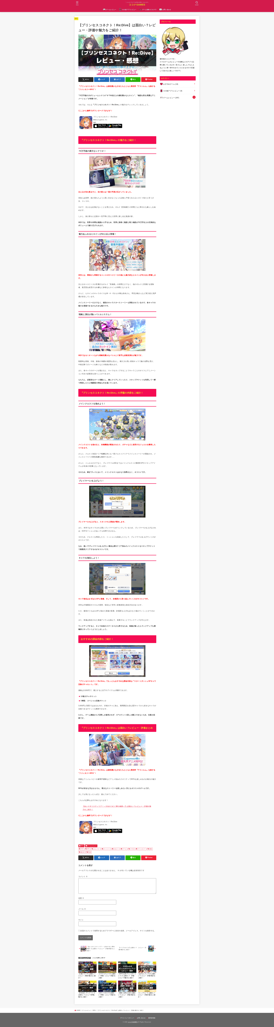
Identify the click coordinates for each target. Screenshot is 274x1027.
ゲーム (125, 849)
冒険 (150, 849)
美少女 (83, 852)
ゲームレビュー (111, 9)
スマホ (132, 849)
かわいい (116, 849)
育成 (89, 852)
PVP (82, 849)
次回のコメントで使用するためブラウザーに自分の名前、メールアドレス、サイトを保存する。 (118, 931)
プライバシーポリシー (127, 1018)
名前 (81, 898)
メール (82, 909)
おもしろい (96, 849)
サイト (81, 920)
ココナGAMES (137, 4)
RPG (76, 18)
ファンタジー (142, 849)
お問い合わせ (166, 9)
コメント (83, 876)
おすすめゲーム (170, 84)
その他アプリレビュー (129, 9)
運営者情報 (151, 1018)
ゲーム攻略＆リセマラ (149, 9)
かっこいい (106, 849)
